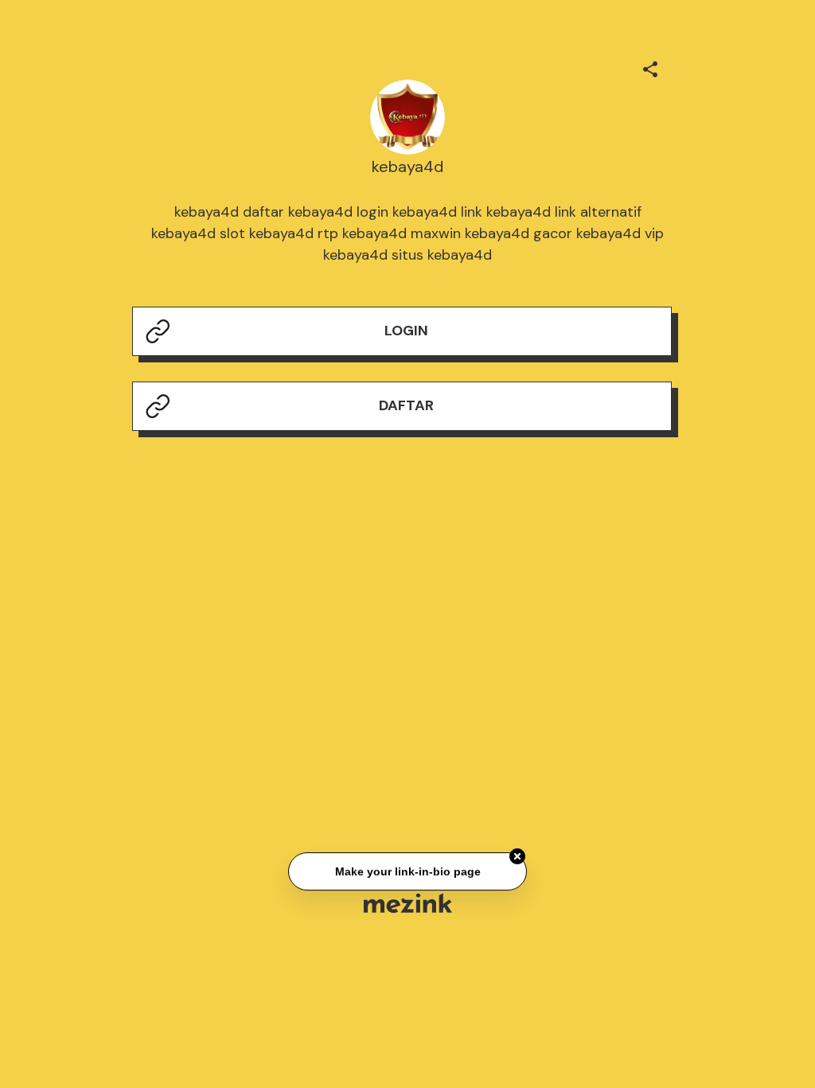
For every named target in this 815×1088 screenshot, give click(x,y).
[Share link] (650, 67)
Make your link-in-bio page (407, 871)
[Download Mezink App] (408, 902)
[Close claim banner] (517, 857)
